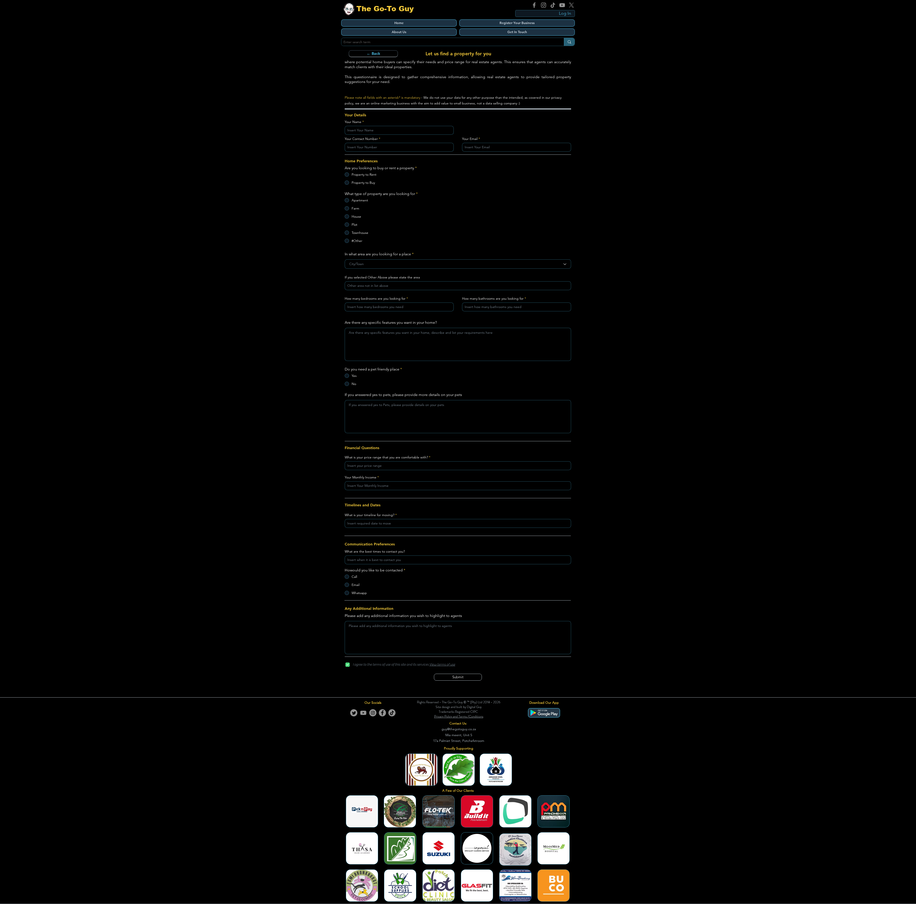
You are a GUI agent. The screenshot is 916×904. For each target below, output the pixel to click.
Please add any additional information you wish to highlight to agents (403, 616)
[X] (571, 5)
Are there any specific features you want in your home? (391, 322)
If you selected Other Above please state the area (382, 277)
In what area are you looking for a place (378, 254)
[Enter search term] (569, 42)
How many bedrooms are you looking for (375, 298)
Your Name (353, 121)
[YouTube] (562, 5)
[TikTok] (552, 5)
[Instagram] (543, 5)
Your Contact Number (361, 138)
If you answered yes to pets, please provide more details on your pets (403, 395)
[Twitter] (353, 712)
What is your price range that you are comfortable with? (386, 457)
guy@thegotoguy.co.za (459, 729)
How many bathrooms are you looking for (493, 298)
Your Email (470, 138)
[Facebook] (534, 5)
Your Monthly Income (360, 477)
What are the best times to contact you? (375, 551)
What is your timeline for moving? (369, 515)
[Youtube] (363, 712)
